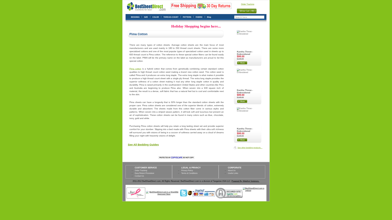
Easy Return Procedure (144, 173)
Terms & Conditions (189, 173)
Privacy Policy (187, 170)
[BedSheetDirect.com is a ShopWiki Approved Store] (162, 194)
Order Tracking (247, 4)
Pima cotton (135, 69)
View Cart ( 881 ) (248, 11)
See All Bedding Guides (143, 144)
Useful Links (233, 173)
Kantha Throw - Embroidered (245, 52)
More (242, 63)
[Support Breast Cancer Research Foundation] (136, 198)
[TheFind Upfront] (254, 190)
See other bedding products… (249, 148)
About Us (232, 170)
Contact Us (139, 176)
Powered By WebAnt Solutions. (245, 181)
